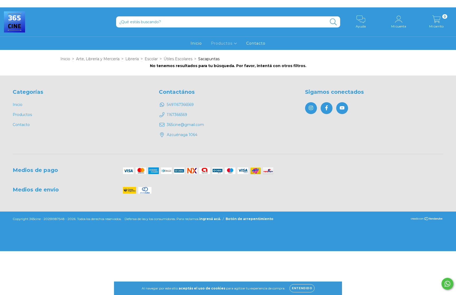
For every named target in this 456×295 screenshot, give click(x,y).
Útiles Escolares (178, 59)
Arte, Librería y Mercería (98, 59)
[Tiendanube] (426, 219)
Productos (222, 43)
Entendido (302, 288)
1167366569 (177, 114)
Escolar (151, 59)
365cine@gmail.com (185, 124)
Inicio (196, 43)
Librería (132, 59)
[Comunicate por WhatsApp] (447, 284)
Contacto (255, 43)
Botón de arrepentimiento (249, 219)
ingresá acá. (210, 219)
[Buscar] (333, 22)
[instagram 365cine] (8, 3)
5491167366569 (180, 104)
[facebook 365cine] (16, 3)
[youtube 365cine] (23, 3)
